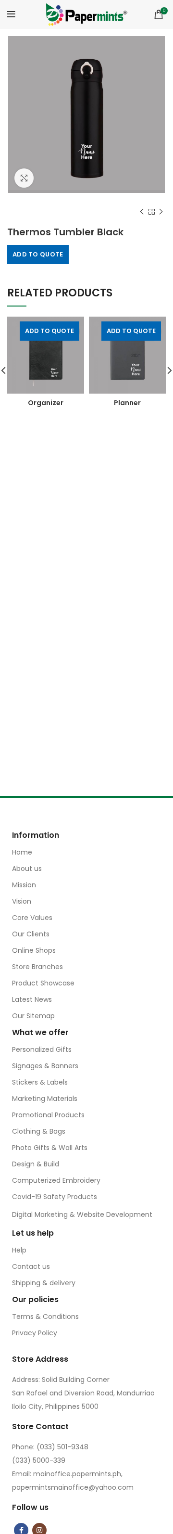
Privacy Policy (34, 1333)
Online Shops (34, 950)
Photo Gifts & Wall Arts (49, 1147)
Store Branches (37, 967)
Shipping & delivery (43, 1283)
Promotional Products (48, 1115)
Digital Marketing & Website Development (82, 1214)
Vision (21, 901)
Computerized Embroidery (56, 1180)
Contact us (31, 1266)
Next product (161, 212)
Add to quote (37, 254)
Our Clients (30, 934)
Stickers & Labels (40, 1082)
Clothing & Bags (38, 1131)
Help (19, 1250)
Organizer (45, 403)
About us (27, 868)
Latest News (32, 999)
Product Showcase (43, 983)
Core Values (32, 917)
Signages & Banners (45, 1066)
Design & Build (35, 1164)
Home (22, 852)
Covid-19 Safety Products (54, 1197)
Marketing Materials (44, 1098)
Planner (127, 403)
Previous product (142, 212)
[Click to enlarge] (24, 178)
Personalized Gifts (42, 1049)
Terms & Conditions (45, 1316)
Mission (24, 885)
